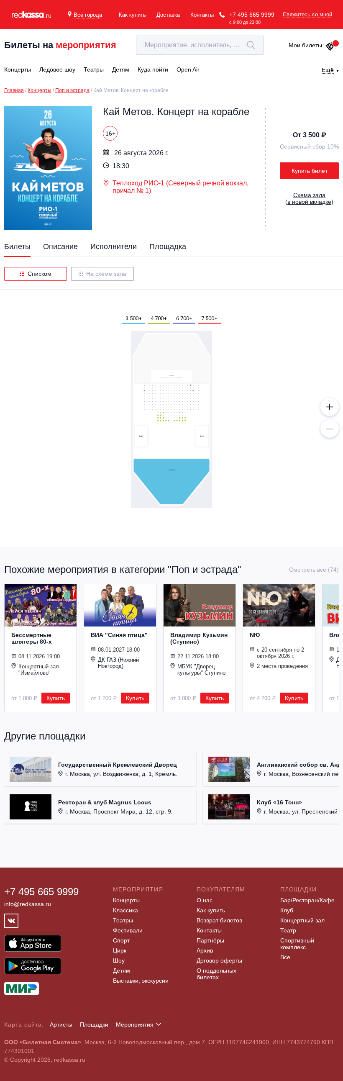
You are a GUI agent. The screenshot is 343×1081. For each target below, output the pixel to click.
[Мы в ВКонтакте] (11, 921)
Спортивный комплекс (297, 943)
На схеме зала (106, 273)
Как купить (132, 15)
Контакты (202, 15)
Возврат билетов (219, 920)
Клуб (286, 910)
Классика (125, 910)
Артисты (61, 1024)
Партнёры (210, 940)
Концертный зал (302, 920)
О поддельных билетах (216, 974)
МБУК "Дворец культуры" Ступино (201, 669)
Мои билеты (305, 45)
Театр (288, 930)
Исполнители (113, 246)
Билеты (17, 246)
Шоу (119, 960)
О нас (204, 900)
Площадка (167, 246)
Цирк (119, 950)
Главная (14, 90)
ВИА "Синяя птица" (119, 635)
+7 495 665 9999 (251, 14)
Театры (123, 920)
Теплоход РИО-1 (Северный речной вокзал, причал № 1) (180, 187)
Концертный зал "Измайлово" (38, 669)
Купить (55, 698)
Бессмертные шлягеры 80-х (31, 638)
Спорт (121, 940)
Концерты (39, 90)
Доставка (168, 15)
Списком (39, 273)
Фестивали (128, 930)
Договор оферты (219, 960)
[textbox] (200, 45)
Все (285, 957)
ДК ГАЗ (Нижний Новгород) (118, 663)
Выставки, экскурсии (141, 980)
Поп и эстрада (72, 90)
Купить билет (310, 170)
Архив (205, 950)
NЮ (255, 635)
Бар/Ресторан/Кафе (307, 900)
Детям (121, 970)
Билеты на (60, 45)
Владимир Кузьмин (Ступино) (199, 638)
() (309, 198)
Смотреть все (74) (314, 569)
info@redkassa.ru (27, 904)
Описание (60, 246)
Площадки (94, 1024)
